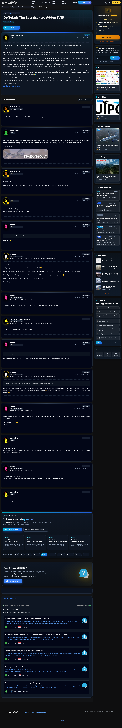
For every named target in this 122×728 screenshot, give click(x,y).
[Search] (101, 2)
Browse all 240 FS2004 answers (35, 529)
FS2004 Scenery (42, 7)
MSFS (16, 554)
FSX (22, 554)
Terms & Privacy (41, 712)
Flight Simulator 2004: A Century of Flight (23, 7)
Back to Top (61, 720)
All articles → (107, 293)
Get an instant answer (13, 529)
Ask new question (13, 581)
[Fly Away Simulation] (9, 2)
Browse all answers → (107, 248)
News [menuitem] (46, 2)
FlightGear (61, 554)
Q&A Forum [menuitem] (54, 2)
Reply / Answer (10, 27)
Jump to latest (86, 99)
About (32, 712)
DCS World (52, 554)
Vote (98, 342)
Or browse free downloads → (107, 41)
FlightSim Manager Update (82, 605)
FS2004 (44, 554)
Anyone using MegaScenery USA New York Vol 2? (17, 605)
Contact (26, 712)
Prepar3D (36, 554)
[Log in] (109, 2)
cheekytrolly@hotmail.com (12, 86)
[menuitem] (85, 2)
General (86, 554)
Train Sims (70, 554)
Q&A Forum (5, 7)
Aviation (78, 554)
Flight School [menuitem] (64, 2)
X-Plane (29, 554)
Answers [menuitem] (74, 2)
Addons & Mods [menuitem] (34, 2)
